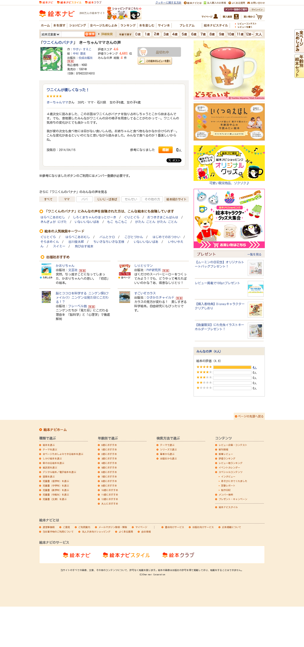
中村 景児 (79, 53)
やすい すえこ (82, 49)
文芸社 (72, 270)
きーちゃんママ (57, 102)
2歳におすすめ (109, 454)
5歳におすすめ (109, 467)
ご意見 (66, 527)
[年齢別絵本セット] (299, 75)
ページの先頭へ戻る (251, 416)
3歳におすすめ (109, 458)
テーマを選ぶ (50, 449)
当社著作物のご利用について (58, 531)
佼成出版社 (86, 57)
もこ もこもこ (117, 221)
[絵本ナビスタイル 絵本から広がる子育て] (69, 2)
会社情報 (146, 531)
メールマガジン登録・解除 (113, 527)
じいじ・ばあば (107, 199)
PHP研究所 (154, 270)
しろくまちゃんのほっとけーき (94, 217)
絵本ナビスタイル (228, 507)
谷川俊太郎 (76, 241)
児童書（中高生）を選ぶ (56, 494)
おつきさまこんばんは (162, 217)
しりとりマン (143, 265)
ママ (67, 199)
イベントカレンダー (229, 467)
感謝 (165, 149)
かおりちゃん (65, 265)
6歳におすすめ (109, 472)
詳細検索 (107, 34)
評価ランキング (227, 458)
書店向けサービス (174, 527)
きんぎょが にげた (53, 221)
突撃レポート (228, 485)
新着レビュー (226, 454)
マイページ (141, 527)
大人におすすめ (109, 503)
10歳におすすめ (109, 490)
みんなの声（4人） (209, 351)
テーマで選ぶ (167, 445)
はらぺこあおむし (52, 217)
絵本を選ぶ (49, 445)
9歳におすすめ (109, 485)
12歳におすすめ (109, 499)
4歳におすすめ (109, 463)
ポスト (175, 160)
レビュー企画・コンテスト (233, 445)
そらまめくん (49, 241)
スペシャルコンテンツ (230, 472)
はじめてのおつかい (166, 237)
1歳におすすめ (109, 449)
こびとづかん (133, 237)
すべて (48, 199)
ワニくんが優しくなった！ (68, 90)
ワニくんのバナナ (58, 42)
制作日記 (226, 490)
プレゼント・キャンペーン (233, 499)
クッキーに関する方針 (168, 2)
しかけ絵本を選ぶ (52, 458)
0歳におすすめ (109, 445)
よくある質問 (126, 531)
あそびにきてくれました (234, 481)
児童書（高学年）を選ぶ (56, 490)
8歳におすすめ (109, 481)
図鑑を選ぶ (49, 476)
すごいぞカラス (145, 293)
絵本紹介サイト (176, 199)
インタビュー (228, 476)
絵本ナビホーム (55, 429)
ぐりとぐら (131, 217)
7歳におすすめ (109, 476)
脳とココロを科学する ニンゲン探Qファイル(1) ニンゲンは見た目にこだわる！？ (82, 297)
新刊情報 (223, 449)
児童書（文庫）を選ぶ (54, 499)
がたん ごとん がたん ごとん (156, 221)
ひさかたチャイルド (160, 297)
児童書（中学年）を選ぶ (56, 485)
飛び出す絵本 (84, 246)
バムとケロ (107, 237)
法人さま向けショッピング (96, 531)
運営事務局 (49, 527)
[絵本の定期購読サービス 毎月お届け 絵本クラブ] (93, 2)
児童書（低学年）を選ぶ (56, 481)
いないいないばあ (87, 221)
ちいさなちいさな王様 (108, 241)
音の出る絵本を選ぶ (53, 463)
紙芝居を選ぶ (50, 467)
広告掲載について (231, 527)
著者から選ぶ (167, 454)
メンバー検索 (226, 494)
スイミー (59, 246)
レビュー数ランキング (230, 463)
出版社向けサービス (203, 527)
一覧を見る (254, 254)
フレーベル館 (77, 306)
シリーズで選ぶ (168, 449)
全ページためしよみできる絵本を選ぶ (63, 454)
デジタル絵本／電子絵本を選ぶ (59, 472)
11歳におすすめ (109, 494)
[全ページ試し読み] (299, 50)
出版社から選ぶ (168, 458)
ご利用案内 (84, 527)
